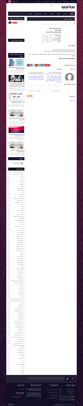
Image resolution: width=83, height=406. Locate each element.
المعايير (45, 14)
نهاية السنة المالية (20, 352)
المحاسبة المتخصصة (19, 246)
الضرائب (58, 14)
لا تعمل (22, 303)
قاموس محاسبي (20, 292)
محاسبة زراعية (20, 319)
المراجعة (52, 14)
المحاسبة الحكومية (20, 238)
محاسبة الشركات (20, 313)
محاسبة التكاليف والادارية (19, 311)
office (22, 372)
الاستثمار (21, 182)
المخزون (21, 252)
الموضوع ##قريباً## (53, 395)
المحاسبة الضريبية (20, 242)
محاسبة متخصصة (20, 325)
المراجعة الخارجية (20, 256)
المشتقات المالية (20, 264)
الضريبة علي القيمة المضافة (18, 216)
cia (22, 360)
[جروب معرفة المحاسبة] (68, 9)
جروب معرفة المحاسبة (57, 85)
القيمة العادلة (21, 222)
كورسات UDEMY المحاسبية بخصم (17, 301)
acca (22, 356)
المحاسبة (65, 14)
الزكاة (22, 208)
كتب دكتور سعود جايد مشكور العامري (16, 299)
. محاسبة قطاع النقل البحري (18, 172)
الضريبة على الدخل (20, 214)
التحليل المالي (38, 14)
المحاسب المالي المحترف (19, 226)
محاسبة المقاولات (20, 315)
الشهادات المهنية (20, 210)
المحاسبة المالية (20, 244)
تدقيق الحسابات (20, 278)
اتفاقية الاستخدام (46, 1)
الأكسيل (30, 14)
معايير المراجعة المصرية (19, 343)
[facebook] (13, 404)
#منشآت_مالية (71, 45)
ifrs (22, 368)
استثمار (22, 176)
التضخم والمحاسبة (20, 200)
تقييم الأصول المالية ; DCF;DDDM (17, 280)
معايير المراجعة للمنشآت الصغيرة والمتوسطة (18, 346)
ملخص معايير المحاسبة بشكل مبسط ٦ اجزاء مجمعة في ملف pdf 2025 (16, 101)
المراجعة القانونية (20, 260)
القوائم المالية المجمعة (19, 220)
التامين (22, 192)
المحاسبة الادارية (20, 232)
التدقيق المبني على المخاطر (18, 198)
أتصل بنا (58, 1)
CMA (22, 362)
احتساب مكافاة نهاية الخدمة (18, 174)
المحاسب (21, 224)
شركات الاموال (20, 288)
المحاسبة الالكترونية (19, 236)
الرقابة (22, 206)
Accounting (21, 358)
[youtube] (11, 404)
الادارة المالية (21, 180)
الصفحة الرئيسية (70, 23)
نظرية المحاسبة (20, 350)
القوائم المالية (21, 218)
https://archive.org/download (67, 58)
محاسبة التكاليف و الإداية (19, 309)
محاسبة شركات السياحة (19, 321)
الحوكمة (21, 204)
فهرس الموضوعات (65, 1)
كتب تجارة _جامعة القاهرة (52, 392)
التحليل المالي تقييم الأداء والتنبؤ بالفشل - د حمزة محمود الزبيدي (16, 134)
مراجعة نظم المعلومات (19, 327)
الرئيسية (72, 1)
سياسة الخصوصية (38, 1)
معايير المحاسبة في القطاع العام (17, 337)
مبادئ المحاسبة (20, 305)
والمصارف (21, 354)
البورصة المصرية (20, 190)
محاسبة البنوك (20, 307)
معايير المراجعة (20, 339)
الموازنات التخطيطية (19, 268)
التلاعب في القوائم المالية (19, 202)
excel (22, 366)
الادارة (22, 178)
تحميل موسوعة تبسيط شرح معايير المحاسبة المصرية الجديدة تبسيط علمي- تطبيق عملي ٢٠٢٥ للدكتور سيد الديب (16, 85)
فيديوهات (21, 290)
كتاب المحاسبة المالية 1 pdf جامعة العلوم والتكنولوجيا (17, 151)
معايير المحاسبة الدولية (19, 333)
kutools (21, 370)
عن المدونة (53, 1)
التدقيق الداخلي (20, 196)
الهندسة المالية (20, 272)
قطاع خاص (21, 295)
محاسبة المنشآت (20, 317)
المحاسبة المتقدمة (20, 248)
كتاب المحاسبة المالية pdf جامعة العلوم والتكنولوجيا (16, 118)
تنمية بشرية (21, 284)
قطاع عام (21, 297)
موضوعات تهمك (20, 348)
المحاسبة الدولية (20, 240)
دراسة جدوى (21, 286)
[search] (9, 1)
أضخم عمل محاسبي (53, 389)
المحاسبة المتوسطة (19, 250)
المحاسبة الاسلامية (20, 234)
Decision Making (20, 364)
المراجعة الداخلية (20, 258)
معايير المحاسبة (20, 331)
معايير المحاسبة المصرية (19, 335)
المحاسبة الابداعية (20, 230)
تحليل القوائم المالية (19, 276)
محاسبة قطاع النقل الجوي (18, 323)
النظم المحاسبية (20, 270)
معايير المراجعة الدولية (19, 341)
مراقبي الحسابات (20, 329)
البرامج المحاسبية (20, 188)
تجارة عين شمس (20, 274)
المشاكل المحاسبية (20, 262)
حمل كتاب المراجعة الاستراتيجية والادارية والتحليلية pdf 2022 (16, 68)
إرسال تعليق (72, 100)
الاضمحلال (21, 184)
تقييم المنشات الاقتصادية (18, 282)
